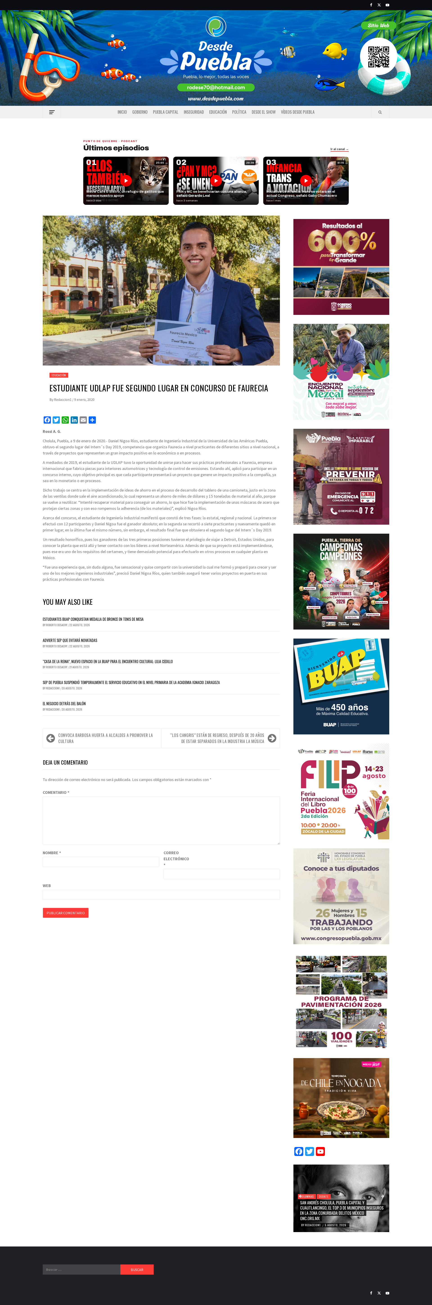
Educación (218, 112)
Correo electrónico (175, 858)
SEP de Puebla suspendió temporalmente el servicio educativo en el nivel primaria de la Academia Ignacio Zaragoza (131, 682)
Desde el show (264, 112)
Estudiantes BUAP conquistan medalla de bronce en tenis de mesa (93, 619)
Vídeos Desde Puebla (298, 112)
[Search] (380, 112)
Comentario (56, 792)
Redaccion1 (63, 399)
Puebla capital (165, 112)
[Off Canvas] (52, 112)
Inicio (122, 112)
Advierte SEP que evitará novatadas (70, 640)
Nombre (52, 852)
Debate (323, 1196)
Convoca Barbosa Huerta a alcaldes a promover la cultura (105, 738)
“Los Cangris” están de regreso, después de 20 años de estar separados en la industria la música (217, 738)
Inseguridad (194, 112)
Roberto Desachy (57, 625)
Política (239, 112)
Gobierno (140, 112)
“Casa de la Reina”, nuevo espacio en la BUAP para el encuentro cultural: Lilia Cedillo (108, 661)
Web (47, 885)
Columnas (307, 1196)
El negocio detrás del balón (64, 703)
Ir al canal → (340, 149)
